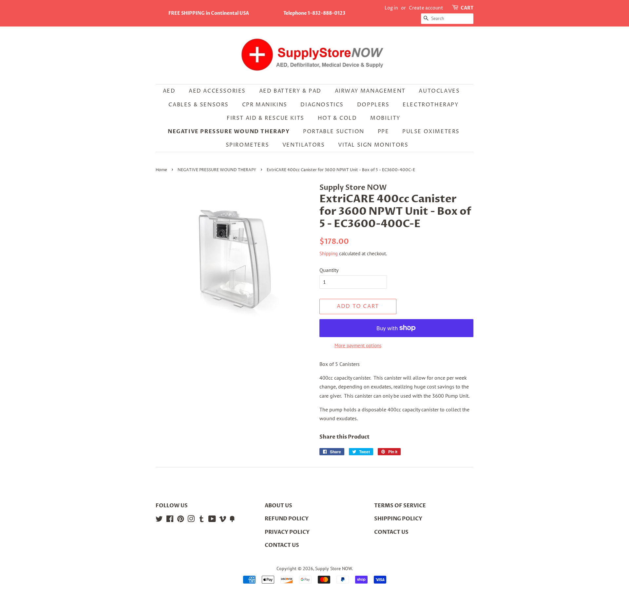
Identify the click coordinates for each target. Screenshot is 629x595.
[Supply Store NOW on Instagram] (191, 520)
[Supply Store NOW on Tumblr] (201, 520)
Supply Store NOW (333, 568)
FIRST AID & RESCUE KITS (265, 118)
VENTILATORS (303, 145)
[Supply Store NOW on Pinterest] (180, 520)
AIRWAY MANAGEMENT (370, 91)
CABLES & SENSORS (198, 104)
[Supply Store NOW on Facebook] (170, 520)
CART (467, 8)
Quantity (328, 270)
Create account (426, 8)
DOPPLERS (373, 104)
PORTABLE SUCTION (333, 131)
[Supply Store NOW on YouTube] (212, 520)
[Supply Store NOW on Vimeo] (222, 520)
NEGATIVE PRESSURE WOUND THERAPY (229, 131)
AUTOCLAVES (439, 91)
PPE (383, 131)
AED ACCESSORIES (217, 91)
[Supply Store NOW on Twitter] (159, 520)
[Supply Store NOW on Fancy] (232, 520)
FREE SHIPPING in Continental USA (208, 13)
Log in (391, 8)
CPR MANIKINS (264, 104)
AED (169, 91)
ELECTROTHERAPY (431, 104)
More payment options (357, 345)
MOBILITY (385, 118)
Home (161, 170)
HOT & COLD (337, 118)
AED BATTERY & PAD (290, 91)
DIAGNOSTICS (322, 104)
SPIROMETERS (247, 145)
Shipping (328, 253)
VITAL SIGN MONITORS (373, 145)
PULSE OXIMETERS (431, 131)
